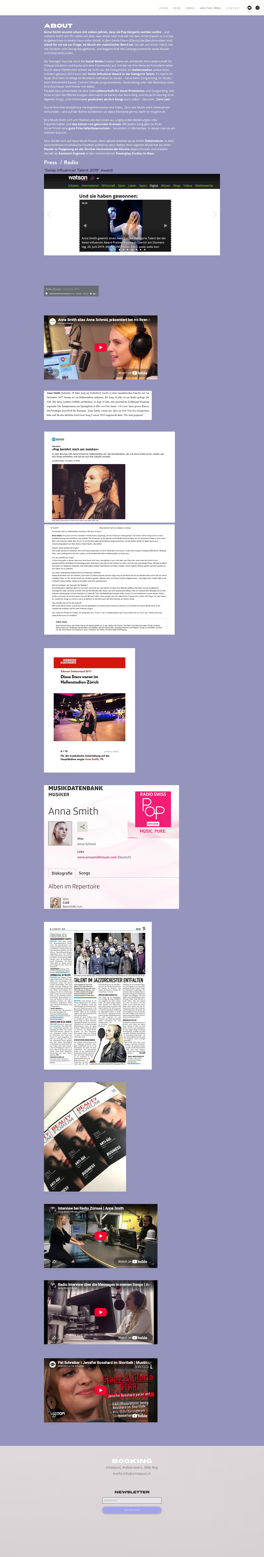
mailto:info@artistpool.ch (132, 1473)
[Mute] (91, 293)
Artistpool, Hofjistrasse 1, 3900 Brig (132, 1467)
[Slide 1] (119, 249)
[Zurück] (49, 214)
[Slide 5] (135, 249)
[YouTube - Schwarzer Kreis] (249, 8)
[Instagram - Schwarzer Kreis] (258, 8)
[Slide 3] (127, 249)
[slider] (95, 294)
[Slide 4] (131, 249)
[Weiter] (215, 214)
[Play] (47, 293)
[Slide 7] (140, 250)
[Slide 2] (123, 249)
